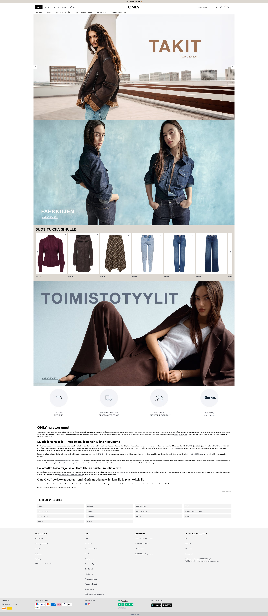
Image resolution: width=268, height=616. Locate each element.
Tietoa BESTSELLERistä (196, 533)
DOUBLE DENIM (141, 511)
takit (185, 434)
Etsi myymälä (189, 554)
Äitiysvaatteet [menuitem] (103, 12)
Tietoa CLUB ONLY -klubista (144, 539)
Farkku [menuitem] (75, 12)
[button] (51, 253)
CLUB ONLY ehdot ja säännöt (144, 554)
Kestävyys (38, 559)
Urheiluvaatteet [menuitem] (87, 12)
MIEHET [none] (64, 7)
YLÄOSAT (90, 506)
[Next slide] (232, 67)
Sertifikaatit (38, 554)
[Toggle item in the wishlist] (64, 235)
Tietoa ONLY (41, 533)
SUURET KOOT (43, 516)
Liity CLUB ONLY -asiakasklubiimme (71, 474)
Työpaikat (188, 544)
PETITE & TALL (141, 506)
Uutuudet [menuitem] (39, 12)
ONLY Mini (189, 446)
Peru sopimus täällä (91, 549)
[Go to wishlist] (228, 7)
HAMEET (188, 516)
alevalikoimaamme (122, 472)
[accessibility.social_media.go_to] (86, 604)
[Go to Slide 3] (137, 116)
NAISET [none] (39, 7)
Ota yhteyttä (89, 569)
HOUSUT (90, 511)
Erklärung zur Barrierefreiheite (94, 594)
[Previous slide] (35, 67)
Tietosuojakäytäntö (91, 584)
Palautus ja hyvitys (91, 564)
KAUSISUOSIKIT (43, 511)
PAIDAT (89, 521)
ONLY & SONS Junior (196, 454)
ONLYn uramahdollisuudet (43, 564)
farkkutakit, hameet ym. (64, 463)
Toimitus (87, 554)
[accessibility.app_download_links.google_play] (156, 607)
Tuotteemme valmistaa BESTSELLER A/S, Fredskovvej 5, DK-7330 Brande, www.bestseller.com (202, 560)
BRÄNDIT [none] (72, 7)
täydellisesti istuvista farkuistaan (68, 460)
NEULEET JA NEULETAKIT (193, 511)
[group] (51, 256)
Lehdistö (38, 549)
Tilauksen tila (89, 544)
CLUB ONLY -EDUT (141, 544)
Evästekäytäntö (90, 589)
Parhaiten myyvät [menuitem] (63, 12)
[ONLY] (134, 8)
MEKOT (40, 521)
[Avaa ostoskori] (232, 7)
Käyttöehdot (89, 574)
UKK (86, 539)
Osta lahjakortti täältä (41, 544)
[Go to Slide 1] (130, 116)
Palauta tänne (89, 559)
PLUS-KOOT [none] (47, 7)
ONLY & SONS (103, 454)
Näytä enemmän (225, 492)
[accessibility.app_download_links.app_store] (167, 607)
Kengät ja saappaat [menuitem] (118, 12)
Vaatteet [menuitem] (49, 12)
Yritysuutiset (188, 549)
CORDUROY (91, 516)
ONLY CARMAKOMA (175, 448)
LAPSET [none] (56, 7)
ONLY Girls (216, 446)
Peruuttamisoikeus (91, 579)
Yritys (186, 539)
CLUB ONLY (140, 533)
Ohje (87, 533)
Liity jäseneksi (139, 549)
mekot (176, 434)
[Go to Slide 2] (134, 116)
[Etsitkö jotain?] (217, 7)
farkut (181, 434)
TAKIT (187, 506)
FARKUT (40, 506)
